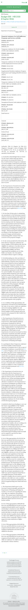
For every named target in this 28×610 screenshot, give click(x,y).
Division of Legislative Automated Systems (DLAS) (16, 605)
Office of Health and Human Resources (16, 21)
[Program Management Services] (2, 552)
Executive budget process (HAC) (13, 563)
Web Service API (17, 585)
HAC (16, 578)
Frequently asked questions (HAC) (13, 573)
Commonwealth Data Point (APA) (13, 565)
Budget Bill (5, 10)
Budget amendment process (13, 571)
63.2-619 (20, 208)
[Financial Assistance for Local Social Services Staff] (6, 552)
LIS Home (9, 601)
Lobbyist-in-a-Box (16, 601)
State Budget (14, 7)
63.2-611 (21, 366)
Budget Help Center (14, 586)
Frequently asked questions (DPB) (13, 566)
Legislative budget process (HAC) (13, 562)
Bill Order (3, 21)
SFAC (19, 578)
